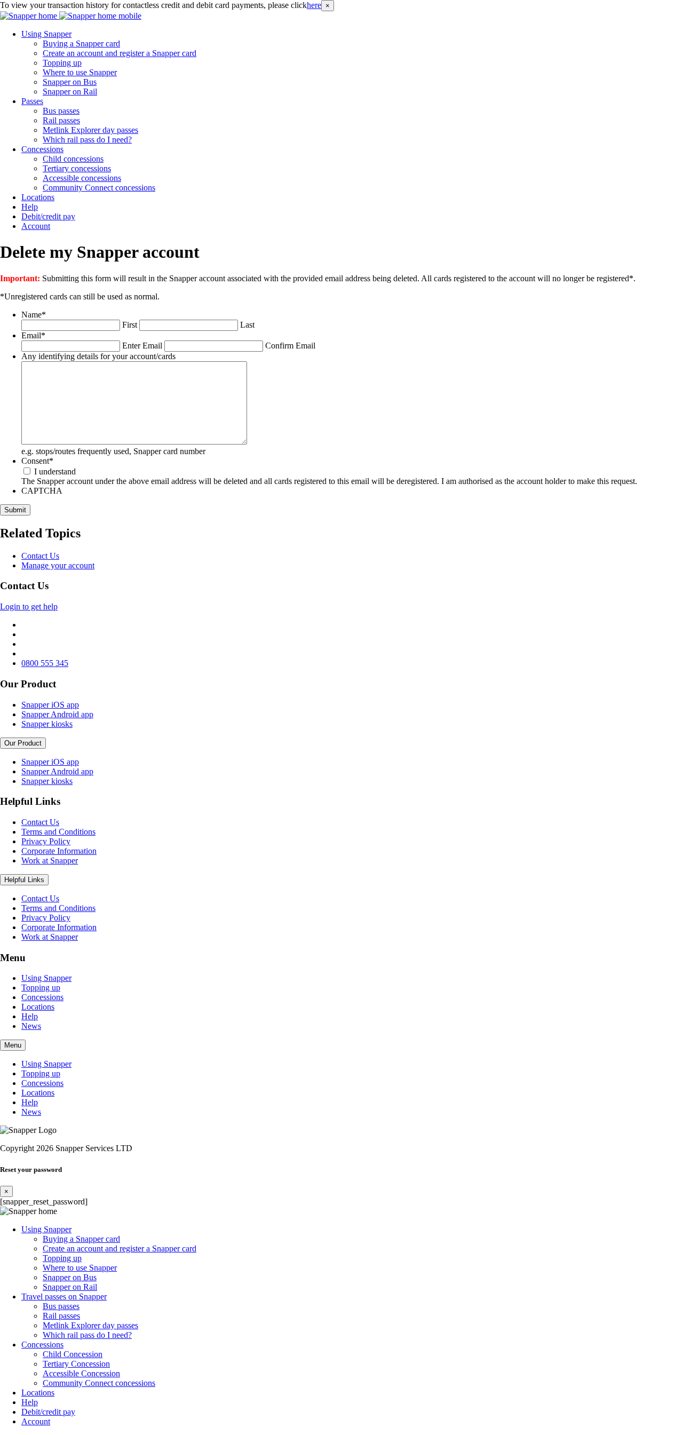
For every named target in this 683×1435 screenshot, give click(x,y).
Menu (12, 1045)
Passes (32, 101)
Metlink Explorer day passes (90, 129)
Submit (15, 510)
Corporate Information (59, 850)
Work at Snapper (49, 860)
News (31, 1025)
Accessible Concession (81, 1373)
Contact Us (40, 555)
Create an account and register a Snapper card (119, 53)
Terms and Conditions (58, 831)
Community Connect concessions (99, 187)
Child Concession (72, 1354)
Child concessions (73, 158)
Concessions (42, 149)
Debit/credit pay (48, 216)
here (314, 5)
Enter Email (142, 345)
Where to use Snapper (80, 72)
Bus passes (61, 110)
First (129, 324)
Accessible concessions (82, 178)
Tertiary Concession (76, 1363)
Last (247, 324)
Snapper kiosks (47, 723)
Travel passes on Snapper (64, 1296)
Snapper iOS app (50, 704)
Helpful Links (24, 880)
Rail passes (61, 120)
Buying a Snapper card (81, 43)
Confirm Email (290, 345)
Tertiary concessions (77, 168)
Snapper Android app (57, 714)
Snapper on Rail (70, 91)
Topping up (62, 62)
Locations (37, 197)
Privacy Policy (45, 841)
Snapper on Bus (70, 81)
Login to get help (29, 606)
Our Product (23, 743)
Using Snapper (46, 33)
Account (35, 226)
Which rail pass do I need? (87, 139)
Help (29, 206)
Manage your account (57, 565)
